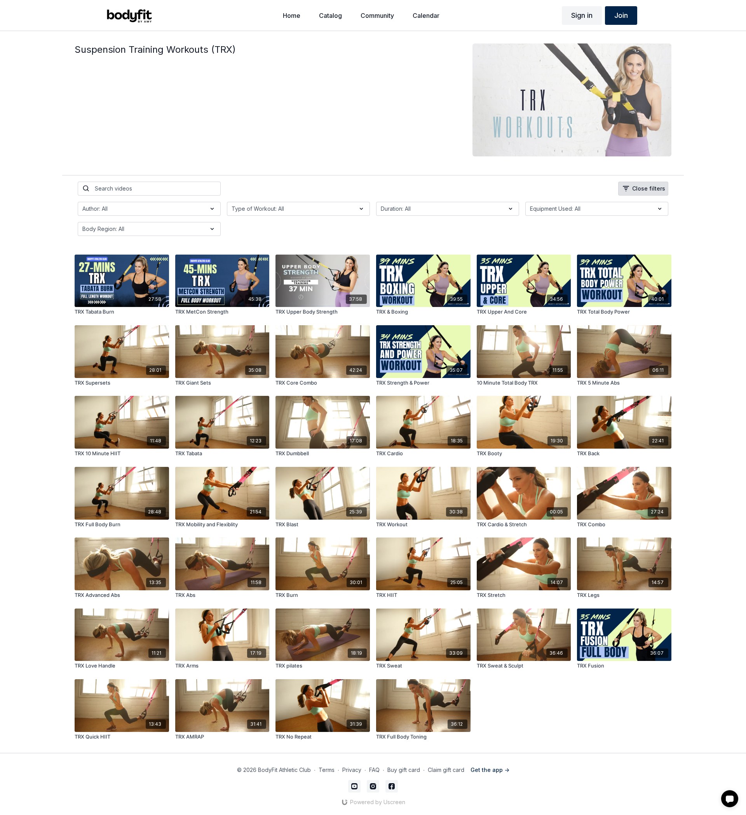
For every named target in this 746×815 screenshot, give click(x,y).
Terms (327, 769)
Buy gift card (403, 769)
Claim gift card (446, 769)
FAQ (374, 769)
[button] (729, 798)
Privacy (351, 769)
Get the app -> (490, 769)
